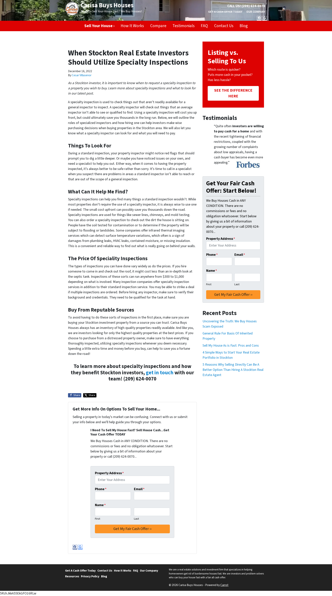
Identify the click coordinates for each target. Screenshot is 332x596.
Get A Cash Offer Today (225, 12)
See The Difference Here (233, 93)
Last (136, 519)
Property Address (109, 473)
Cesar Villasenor (81, 75)
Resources (72, 576)
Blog (244, 26)
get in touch (159, 372)
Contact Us (223, 26)
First (97, 519)
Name (100, 505)
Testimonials (184, 26)
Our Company (255, 12)
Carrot (224, 585)
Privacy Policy (90, 576)
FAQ (204, 26)
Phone (100, 489)
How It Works (132, 26)
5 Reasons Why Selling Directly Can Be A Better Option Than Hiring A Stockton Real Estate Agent (233, 369)
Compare (158, 26)
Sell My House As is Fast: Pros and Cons (231, 345)
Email (139, 489)
